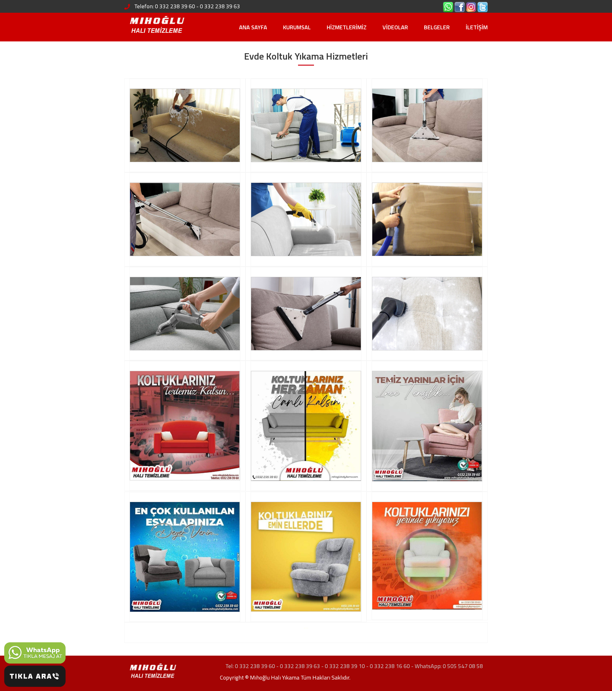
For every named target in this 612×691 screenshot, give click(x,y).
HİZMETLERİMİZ (347, 27)
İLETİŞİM (477, 27)
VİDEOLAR (395, 27)
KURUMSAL (297, 27)
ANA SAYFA (253, 27)
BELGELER (437, 27)
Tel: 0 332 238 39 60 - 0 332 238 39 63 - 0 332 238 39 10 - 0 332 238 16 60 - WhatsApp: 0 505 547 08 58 (354, 666)
